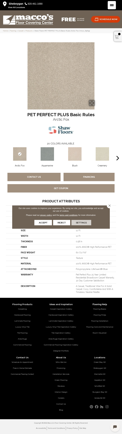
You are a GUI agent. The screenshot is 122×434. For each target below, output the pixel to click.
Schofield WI (99, 386)
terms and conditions (69, 215)
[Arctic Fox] (19, 154)
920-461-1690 (35, 4)
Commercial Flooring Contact (22, 374)
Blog (61, 410)
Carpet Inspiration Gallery (61, 309)
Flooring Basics (99, 309)
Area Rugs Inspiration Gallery (61, 339)
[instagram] (107, 407)
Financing (89, 177)
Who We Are (61, 362)
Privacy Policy (72, 428)
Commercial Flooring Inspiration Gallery (61, 345)
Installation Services (61, 374)
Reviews (61, 386)
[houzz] (102, 407)
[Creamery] (102, 154)
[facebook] (96, 407)
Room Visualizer (100, 333)
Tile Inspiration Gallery (61, 333)
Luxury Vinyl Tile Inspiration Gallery (61, 327)
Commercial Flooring (22, 345)
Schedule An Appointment (22, 362)
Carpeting (22, 309)
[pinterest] (91, 407)
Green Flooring (61, 380)
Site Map (82, 428)
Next (117, 153)
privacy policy (46, 215)
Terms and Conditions (56, 428)
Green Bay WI (100, 362)
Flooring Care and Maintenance (99, 327)
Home (5, 31)
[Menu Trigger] (112, 5)
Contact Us (34, 177)
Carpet (21, 31)
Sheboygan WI (99, 368)
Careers (61, 398)
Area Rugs (22, 339)
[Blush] (75, 154)
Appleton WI (99, 380)
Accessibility (41, 428)
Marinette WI (99, 374)
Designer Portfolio (61, 351)
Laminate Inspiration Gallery (61, 321)
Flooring (13, 31)
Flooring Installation (99, 321)
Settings (81, 222)
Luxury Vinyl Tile (22, 327)
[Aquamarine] (47, 154)
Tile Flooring (22, 333)
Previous (4, 153)
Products (28, 31)
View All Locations (16, 7)
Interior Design (61, 392)
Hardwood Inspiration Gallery (61, 315)
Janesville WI (99, 398)
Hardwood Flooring (22, 315)
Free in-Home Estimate (22, 368)
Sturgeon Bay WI (99, 392)
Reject (62, 222)
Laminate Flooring (22, 321)
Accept (43, 222)
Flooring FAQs (100, 315)
